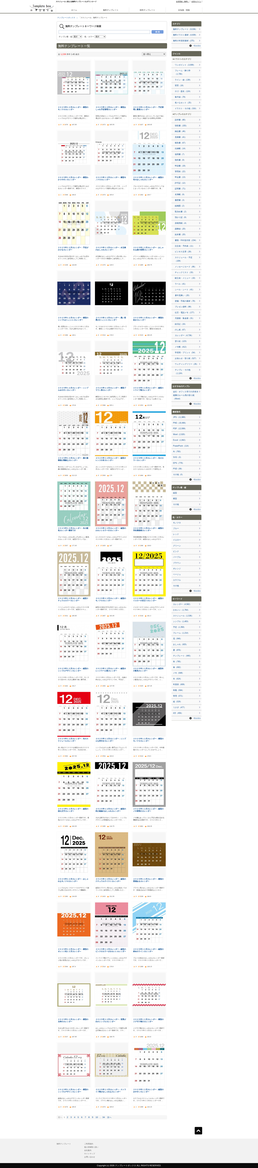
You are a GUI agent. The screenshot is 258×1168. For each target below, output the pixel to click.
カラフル (177, 580)
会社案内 (87, 1150)
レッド (176, 534)
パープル (177, 557)
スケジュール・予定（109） (183, 259)
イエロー (177, 540)
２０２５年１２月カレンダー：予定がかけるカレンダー (73, 248)
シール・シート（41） (184, 289)
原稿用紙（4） (181, 223)
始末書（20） (181, 234)
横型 (175, 498)
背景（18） (180, 85)
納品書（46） (181, 131)
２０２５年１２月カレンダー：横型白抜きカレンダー (148, 319)
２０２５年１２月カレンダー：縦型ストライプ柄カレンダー (148, 389)
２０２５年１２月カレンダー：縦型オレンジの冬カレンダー (111, 459)
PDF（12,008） (180, 428)
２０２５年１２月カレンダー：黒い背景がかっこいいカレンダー (111, 319)
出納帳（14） (181, 148)
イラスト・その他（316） (186, 108)
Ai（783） (177, 451)
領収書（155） (181, 126)
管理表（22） (181, 171)
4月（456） (178, 713)
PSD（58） (178, 469)
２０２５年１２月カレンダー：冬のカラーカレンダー (148, 459)
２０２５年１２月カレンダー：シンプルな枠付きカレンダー (111, 740)
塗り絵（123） (181, 341)
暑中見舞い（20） (183, 295)
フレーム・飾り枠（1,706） (182, 72)
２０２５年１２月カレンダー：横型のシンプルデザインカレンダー (73, 1090)
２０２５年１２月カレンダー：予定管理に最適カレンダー (148, 108)
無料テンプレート (111, 10)
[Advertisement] (42, 104)
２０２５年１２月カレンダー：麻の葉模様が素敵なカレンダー (73, 459)
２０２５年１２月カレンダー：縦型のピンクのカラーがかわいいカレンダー (111, 950)
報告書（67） (181, 143)
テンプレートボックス (66, 18)
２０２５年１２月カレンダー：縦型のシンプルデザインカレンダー (73, 669)
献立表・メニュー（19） (185, 278)
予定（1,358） (179, 627)
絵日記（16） (181, 324)
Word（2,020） (179, 434)
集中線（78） (181, 97)
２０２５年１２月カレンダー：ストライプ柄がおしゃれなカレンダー (111, 1090)
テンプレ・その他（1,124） (182, 371)
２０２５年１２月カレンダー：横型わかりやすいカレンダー (73, 178)
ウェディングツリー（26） (186, 364)
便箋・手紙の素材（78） (185, 301)
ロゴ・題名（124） (183, 91)
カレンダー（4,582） (182, 604)
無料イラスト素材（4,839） (185, 35)
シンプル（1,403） (181, 621)
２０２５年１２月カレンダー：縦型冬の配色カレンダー (148, 669)
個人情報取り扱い (91, 1147)
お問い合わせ (89, 1157)
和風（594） (178, 690)
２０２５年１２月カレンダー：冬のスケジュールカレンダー (73, 740)
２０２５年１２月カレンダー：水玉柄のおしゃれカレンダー (111, 248)
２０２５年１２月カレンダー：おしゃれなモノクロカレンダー (73, 880)
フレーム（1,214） (181, 633)
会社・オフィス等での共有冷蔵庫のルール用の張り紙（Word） (185, 395)
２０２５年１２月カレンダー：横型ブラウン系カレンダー (111, 389)
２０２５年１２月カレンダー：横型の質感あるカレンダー (148, 880)
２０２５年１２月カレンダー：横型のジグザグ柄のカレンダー (148, 1020)
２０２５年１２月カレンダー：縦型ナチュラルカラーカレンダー (73, 599)
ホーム (74, 10)
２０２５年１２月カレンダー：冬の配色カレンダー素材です (73, 529)
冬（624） (177, 679)
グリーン (177, 546)
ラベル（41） (181, 284)
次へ (109, 1117)
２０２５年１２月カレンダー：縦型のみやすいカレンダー (148, 1090)
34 (103, 1117)
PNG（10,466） (180, 423)
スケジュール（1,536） (183, 616)
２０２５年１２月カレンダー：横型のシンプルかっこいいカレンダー (73, 319)
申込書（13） (181, 177)
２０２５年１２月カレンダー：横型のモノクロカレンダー (73, 108)
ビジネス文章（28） (183, 251)
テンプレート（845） (182, 656)
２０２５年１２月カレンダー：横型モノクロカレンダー (111, 178)
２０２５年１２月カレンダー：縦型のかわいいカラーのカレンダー (111, 529)
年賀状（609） (179, 684)
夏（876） (177, 650)
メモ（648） (178, 673)
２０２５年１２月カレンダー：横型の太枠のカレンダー (73, 1020)
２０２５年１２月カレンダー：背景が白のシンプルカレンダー (111, 1020)
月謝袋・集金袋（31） (184, 318)
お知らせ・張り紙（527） (186, 358)
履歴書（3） (180, 200)
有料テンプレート (147, 10)
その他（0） (178, 474)
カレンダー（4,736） (184, 335)
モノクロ (177, 523)
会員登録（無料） (182, 1)
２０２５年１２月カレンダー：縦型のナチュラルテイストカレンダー (111, 880)
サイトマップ (89, 1154)
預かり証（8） (181, 217)
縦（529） (177, 701)
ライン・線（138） (183, 80)
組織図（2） (180, 206)
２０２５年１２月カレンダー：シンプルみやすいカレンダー (73, 389)
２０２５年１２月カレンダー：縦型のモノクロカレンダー (111, 599)
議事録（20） (181, 229)
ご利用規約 (88, 1144)
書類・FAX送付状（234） (186, 240)
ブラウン (177, 563)
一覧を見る (196, 46)
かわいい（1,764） (181, 610)
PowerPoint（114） (181, 446)
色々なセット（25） (183, 103)
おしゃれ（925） (180, 644)
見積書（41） (181, 137)
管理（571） (178, 696)
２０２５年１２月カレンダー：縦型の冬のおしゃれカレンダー (148, 178)
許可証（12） (181, 183)
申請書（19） (181, 166)
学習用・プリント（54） (185, 352)
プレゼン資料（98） (183, 307)
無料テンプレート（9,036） (185, 29)
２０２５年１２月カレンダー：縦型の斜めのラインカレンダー (148, 950)
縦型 (175, 493)
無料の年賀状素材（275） (184, 41)
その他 (176, 504)
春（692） (177, 667)
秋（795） (177, 661)
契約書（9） (180, 160)
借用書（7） (180, 154)
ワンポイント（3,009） (185, 65)
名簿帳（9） (180, 194)
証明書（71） (181, 189)
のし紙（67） (181, 330)
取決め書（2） (181, 211)
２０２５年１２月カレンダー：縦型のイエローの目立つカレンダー (148, 599)
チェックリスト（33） (184, 272)
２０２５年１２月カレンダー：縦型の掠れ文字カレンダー (73, 810)
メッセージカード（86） (185, 267)
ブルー (176, 528)
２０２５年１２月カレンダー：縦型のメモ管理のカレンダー (148, 810)
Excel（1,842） (180, 440)
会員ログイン (196, 1)
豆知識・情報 (184, 10)
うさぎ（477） (179, 707)
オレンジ (177, 568)
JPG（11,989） (180, 417)
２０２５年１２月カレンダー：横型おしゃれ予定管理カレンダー (111, 108)
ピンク (176, 551)
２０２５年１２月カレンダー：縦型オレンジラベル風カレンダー (111, 669)
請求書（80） (181, 120)
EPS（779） (178, 463)
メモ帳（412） (181, 347)
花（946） (177, 638)
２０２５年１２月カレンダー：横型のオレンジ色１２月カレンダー (73, 950)
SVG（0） (177, 457)
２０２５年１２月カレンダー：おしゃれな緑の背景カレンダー (148, 248)
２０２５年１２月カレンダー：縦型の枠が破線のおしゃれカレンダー (111, 810)
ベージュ (177, 574)
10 (97, 1117)
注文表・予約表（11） (184, 246)
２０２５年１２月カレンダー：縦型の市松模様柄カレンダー (148, 529)
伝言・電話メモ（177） (185, 312)
